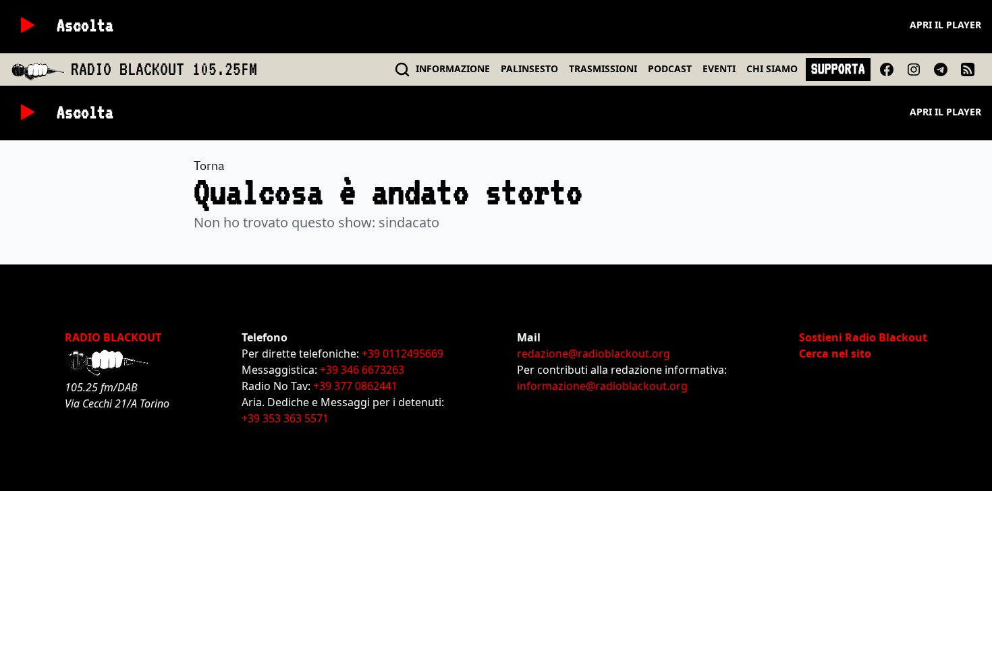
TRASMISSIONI (603, 68)
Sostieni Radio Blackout (863, 337)
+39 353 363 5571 (285, 418)
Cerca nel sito (835, 353)
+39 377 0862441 (355, 385)
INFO (453, 68)
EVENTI (719, 68)
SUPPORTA (838, 69)
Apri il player (945, 24)
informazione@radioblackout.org (602, 385)
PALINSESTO (529, 68)
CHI (772, 68)
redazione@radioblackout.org (593, 353)
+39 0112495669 (402, 353)
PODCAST (670, 68)
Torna (209, 165)
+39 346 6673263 (362, 369)
